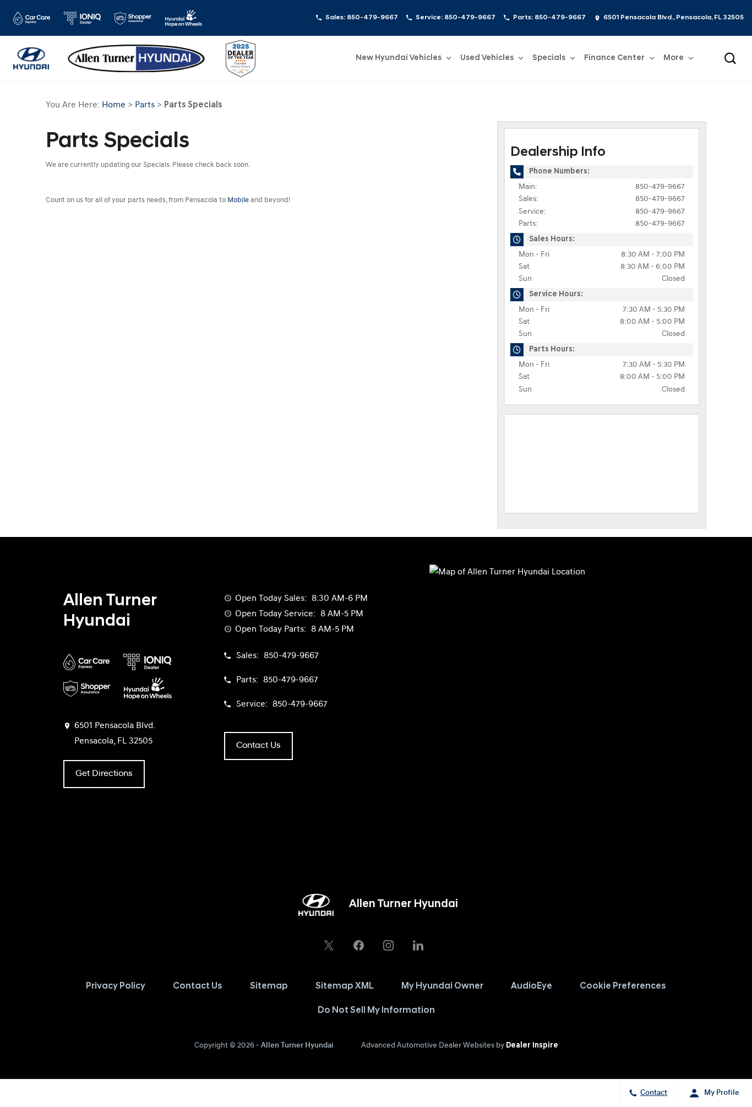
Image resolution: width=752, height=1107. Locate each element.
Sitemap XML (344, 986)
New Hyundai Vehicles (399, 58)
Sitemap (269, 986)
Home (114, 105)
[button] (730, 58)
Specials (548, 58)
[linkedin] (418, 946)
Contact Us (197, 986)
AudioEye (531, 986)
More (673, 60)
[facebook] (358, 946)
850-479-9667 (660, 187)
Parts (145, 105)
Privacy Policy (115, 986)
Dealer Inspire (532, 1045)
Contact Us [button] (258, 745)
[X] (329, 946)
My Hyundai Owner (442, 986)
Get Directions (104, 773)
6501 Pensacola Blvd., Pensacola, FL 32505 (673, 17)
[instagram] (388, 946)
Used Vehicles (487, 58)
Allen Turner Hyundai (297, 1045)
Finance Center (614, 58)
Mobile (238, 200)
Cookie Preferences (623, 986)
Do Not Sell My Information (376, 1010)
